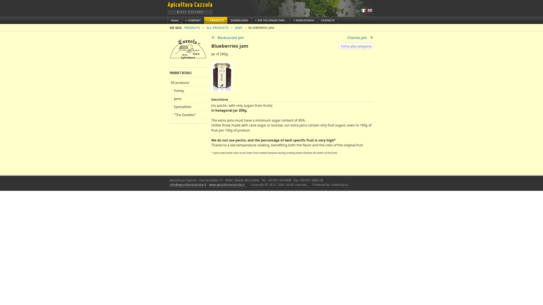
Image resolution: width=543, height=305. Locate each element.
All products (217, 28)
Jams (177, 98)
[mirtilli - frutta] (222, 90)
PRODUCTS (192, 28)
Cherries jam (357, 38)
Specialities (182, 106)
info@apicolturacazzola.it (188, 185)
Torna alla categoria (356, 46)
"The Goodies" (185, 114)
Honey (179, 90)
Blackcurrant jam (231, 38)
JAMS (238, 28)
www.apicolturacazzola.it (227, 185)
